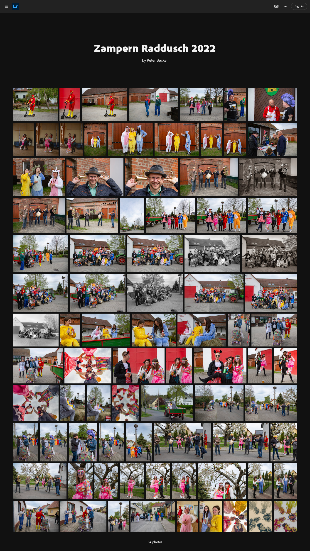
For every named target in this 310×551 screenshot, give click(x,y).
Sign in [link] (299, 6)
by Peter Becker (155, 60)
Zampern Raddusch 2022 (155, 48)
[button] (6, 6)
